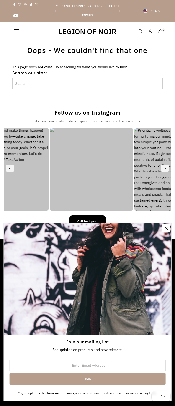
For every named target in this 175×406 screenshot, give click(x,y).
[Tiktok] (30, 5)
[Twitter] (37, 5)
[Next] (119, 11)
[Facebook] (14, 5)
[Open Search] (141, 31)
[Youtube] (15, 16)
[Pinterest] (25, 5)
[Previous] (56, 11)
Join (87, 379)
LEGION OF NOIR (87, 31)
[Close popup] (166, 228)
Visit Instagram (87, 221)
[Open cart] (160, 31)
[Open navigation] (16, 31)
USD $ (153, 11)
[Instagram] (19, 5)
